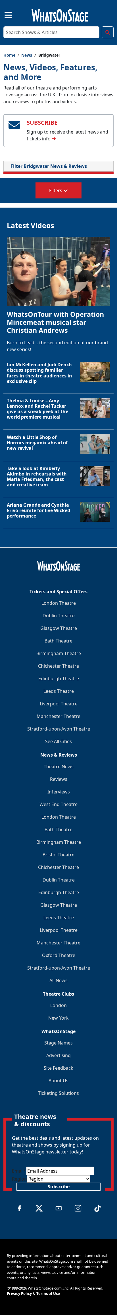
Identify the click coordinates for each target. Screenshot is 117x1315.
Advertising (58, 1055)
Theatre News (59, 766)
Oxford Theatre (58, 955)
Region (19, 1179)
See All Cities (58, 741)
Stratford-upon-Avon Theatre (58, 729)
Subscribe (59, 1186)
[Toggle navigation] (3, 14)
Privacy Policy (19, 1293)
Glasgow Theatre (58, 628)
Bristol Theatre (58, 855)
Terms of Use (48, 1293)
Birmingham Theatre (58, 653)
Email (19, 1171)
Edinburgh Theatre (58, 678)
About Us (58, 1080)
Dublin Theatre (59, 615)
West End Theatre (58, 804)
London (58, 1005)
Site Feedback (58, 1068)
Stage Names (58, 1043)
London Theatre (58, 603)
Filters (56, 190)
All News (58, 980)
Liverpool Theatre (59, 704)
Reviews (58, 779)
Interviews (58, 792)
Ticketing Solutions (58, 1093)
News (26, 55)
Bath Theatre (58, 641)
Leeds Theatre (58, 691)
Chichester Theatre (58, 666)
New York (58, 1018)
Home (9, 55)
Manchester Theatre (58, 716)
